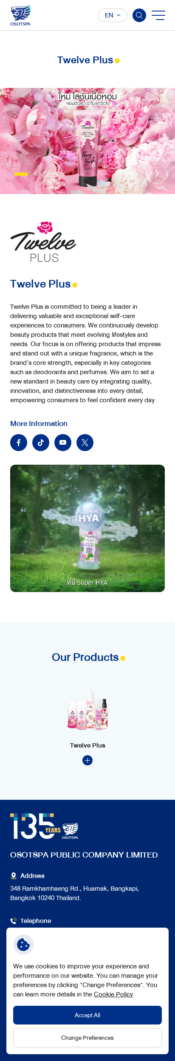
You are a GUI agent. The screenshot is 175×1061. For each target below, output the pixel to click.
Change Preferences (87, 1038)
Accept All (87, 1015)
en (109, 15)
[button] (14, 174)
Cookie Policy (113, 994)
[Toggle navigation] (158, 15)
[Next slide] (157, 174)
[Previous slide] (131, 174)
